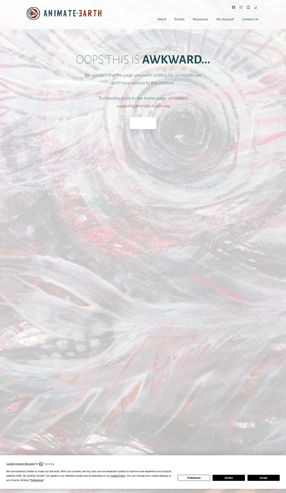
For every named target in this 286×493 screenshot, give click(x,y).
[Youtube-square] (248, 7)
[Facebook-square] (233, 7)
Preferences (194, 477)
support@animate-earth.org (143, 105)
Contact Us (250, 19)
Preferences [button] (36, 480)
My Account (225, 19)
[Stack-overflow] (255, 7)
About (161, 19)
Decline (229, 477)
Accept (263, 477)
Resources (200, 19)
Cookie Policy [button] (117, 475)
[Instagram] (241, 7)
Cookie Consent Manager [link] (20, 463)
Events (179, 19)
